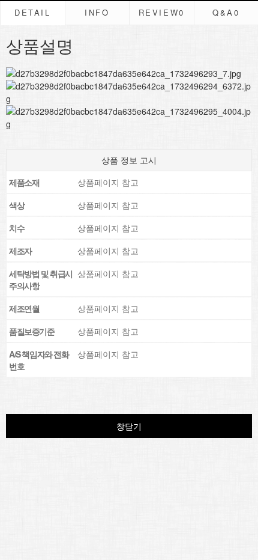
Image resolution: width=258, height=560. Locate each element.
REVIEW (162, 12)
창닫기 (129, 426)
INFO (97, 12)
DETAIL (32, 12)
